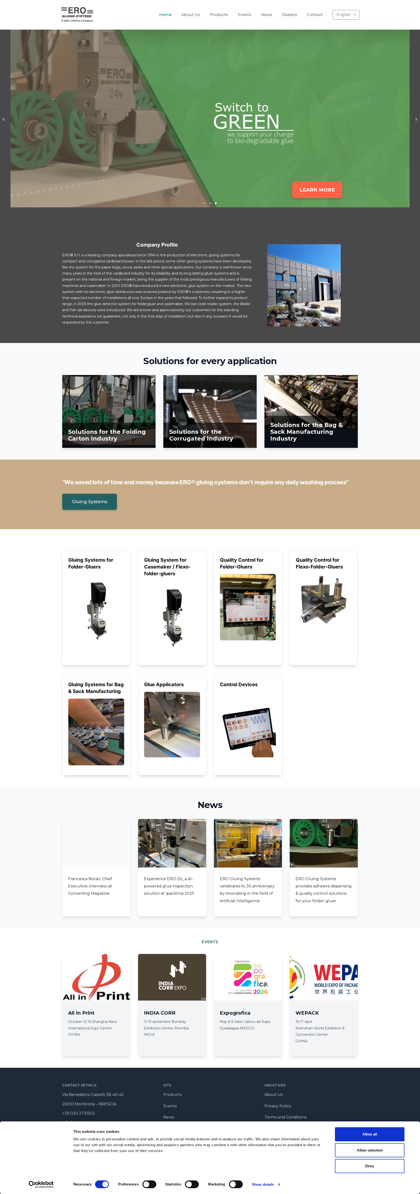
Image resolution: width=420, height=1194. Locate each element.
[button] (204, 203)
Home (165, 14)
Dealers (289, 14)
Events (244, 14)
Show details (263, 1184)
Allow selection (370, 1150)
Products (219, 14)
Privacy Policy (277, 1106)
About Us (190, 14)
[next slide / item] (416, 119)
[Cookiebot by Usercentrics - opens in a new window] (41, 1184)
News (266, 14)
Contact (315, 14)
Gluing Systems (89, 501)
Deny (369, 1166)
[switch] (149, 1184)
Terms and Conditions (285, 1117)
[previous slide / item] (3, 119)
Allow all (369, 1134)
